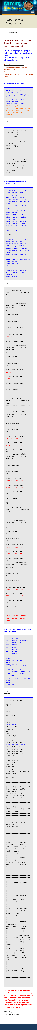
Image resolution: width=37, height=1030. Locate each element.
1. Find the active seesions (14, 65)
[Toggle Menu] (32, 12)
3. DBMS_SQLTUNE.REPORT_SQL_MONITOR (18, 74)
